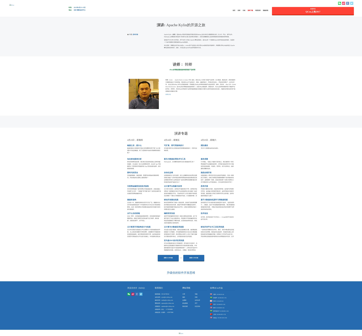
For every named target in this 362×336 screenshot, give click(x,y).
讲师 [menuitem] (239, 10)
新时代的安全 (132, 173)
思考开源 (135, 34)
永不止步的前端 (133, 213)
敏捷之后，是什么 (134, 145)
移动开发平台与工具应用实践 (212, 227)
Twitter (351, 3)
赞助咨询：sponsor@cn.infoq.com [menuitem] (164, 303)
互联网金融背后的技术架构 (138, 186)
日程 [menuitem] (244, 10)
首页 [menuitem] (234, 10)
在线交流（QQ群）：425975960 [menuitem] (164, 312)
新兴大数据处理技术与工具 (175, 159)
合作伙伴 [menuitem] (197, 300)
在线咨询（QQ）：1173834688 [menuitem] (164, 309)
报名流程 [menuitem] (185, 306)
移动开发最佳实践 (171, 200)
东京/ (218, 301)
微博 (343, 3)
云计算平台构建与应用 (173, 186)
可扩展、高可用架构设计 (174, 145)
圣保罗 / (219, 297)
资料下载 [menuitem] (250, 10)
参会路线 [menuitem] (185, 303)
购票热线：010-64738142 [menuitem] (162, 294)
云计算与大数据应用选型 (174, 227)
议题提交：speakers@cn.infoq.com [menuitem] (164, 306)
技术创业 (204, 213)
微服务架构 (131, 200)
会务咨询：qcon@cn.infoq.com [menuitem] (163, 297)
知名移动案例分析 (134, 159)
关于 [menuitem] (196, 303)
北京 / (219, 304)
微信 (339, 3)
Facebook (347, 3)
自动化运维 (168, 173)
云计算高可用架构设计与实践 (139, 227)
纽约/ (218, 307)
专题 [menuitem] (196, 294)
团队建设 (204, 145)
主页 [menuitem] (183, 294)
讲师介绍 (168, 94)
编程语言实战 (169, 213)
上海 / (219, 314)
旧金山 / (220, 317)
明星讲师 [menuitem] (258, 10)
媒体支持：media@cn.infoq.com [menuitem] (164, 300)
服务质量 (204, 159)
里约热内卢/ (221, 311)
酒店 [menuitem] (183, 297)
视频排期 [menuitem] (265, 10)
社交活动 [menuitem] (197, 306)
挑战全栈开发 (206, 173)
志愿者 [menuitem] (184, 300)
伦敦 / (218, 294)
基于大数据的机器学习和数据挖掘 (214, 200)
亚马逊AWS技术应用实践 (174, 240)
